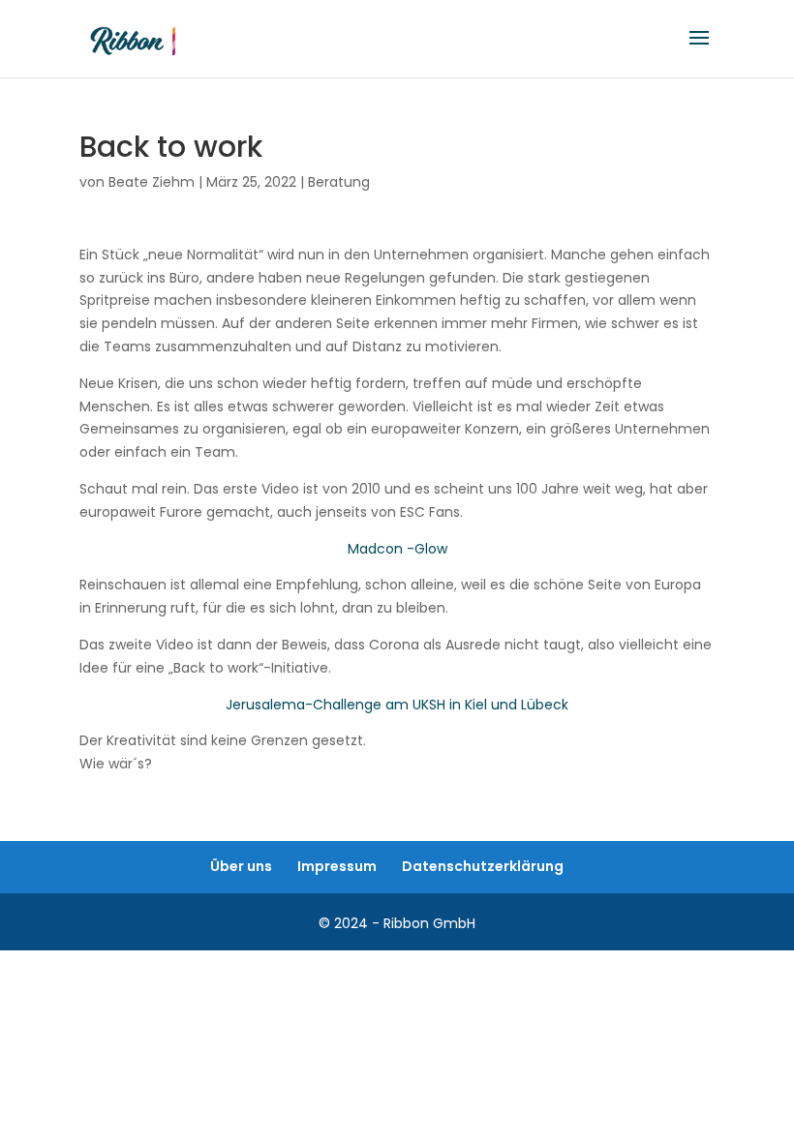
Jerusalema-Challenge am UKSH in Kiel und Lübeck (397, 704)
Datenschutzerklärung (483, 866)
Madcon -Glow (397, 548)
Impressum (337, 866)
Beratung (339, 182)
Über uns (241, 866)
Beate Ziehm (151, 182)
